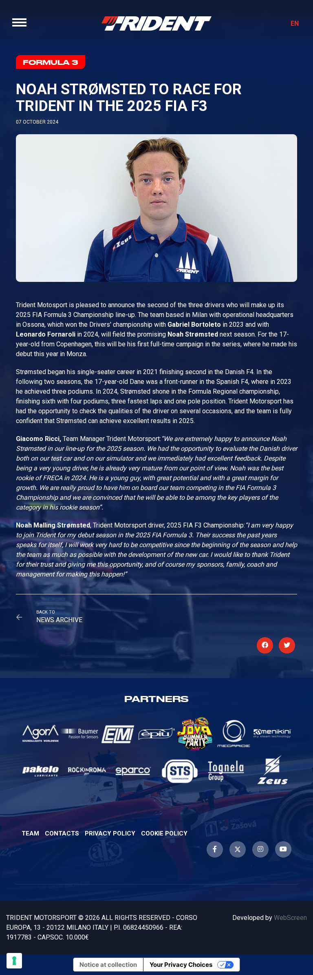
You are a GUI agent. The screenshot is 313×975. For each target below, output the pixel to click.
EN (295, 23)
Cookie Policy (164, 833)
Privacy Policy (110, 833)
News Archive (59, 620)
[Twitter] (237, 849)
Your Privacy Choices (181, 964)
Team (30, 833)
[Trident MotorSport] (156, 23)
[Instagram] (260, 849)
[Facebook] (215, 849)
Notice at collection (108, 964)
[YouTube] (283, 849)
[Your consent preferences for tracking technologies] (14, 960)
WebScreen (290, 918)
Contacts (62, 833)
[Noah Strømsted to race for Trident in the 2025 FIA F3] (265, 645)
